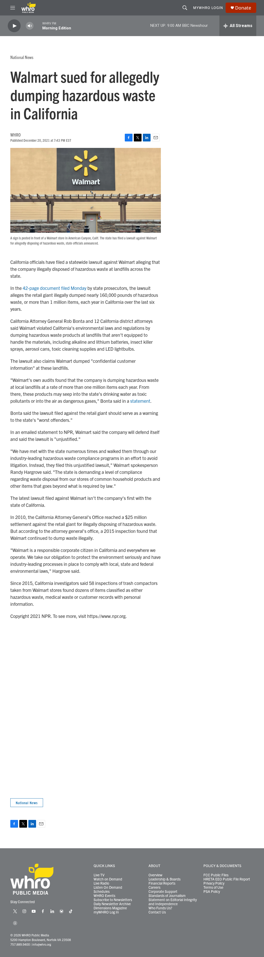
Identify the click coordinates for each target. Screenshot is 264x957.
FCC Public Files (215, 875)
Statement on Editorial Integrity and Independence (172, 902)
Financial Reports (161, 883)
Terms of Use (213, 887)
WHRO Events (104, 896)
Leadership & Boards (164, 879)
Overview (155, 875)
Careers (154, 887)
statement (140, 401)
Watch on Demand (108, 879)
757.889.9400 (20, 944)
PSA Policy (211, 891)
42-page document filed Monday (54, 288)
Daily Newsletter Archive (112, 904)
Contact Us (157, 912)
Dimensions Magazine (110, 908)
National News (21, 57)
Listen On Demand (108, 887)
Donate (243, 8)
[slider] (38, 25)
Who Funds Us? (160, 908)
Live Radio (101, 883)
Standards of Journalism (167, 896)
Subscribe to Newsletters (113, 900)
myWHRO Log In (106, 912)
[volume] (29, 26)
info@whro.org (41, 944)
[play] (14, 26)
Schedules (102, 891)
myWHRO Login (208, 7)
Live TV (99, 875)
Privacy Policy (213, 883)
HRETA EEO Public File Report (226, 879)
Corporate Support (162, 891)
